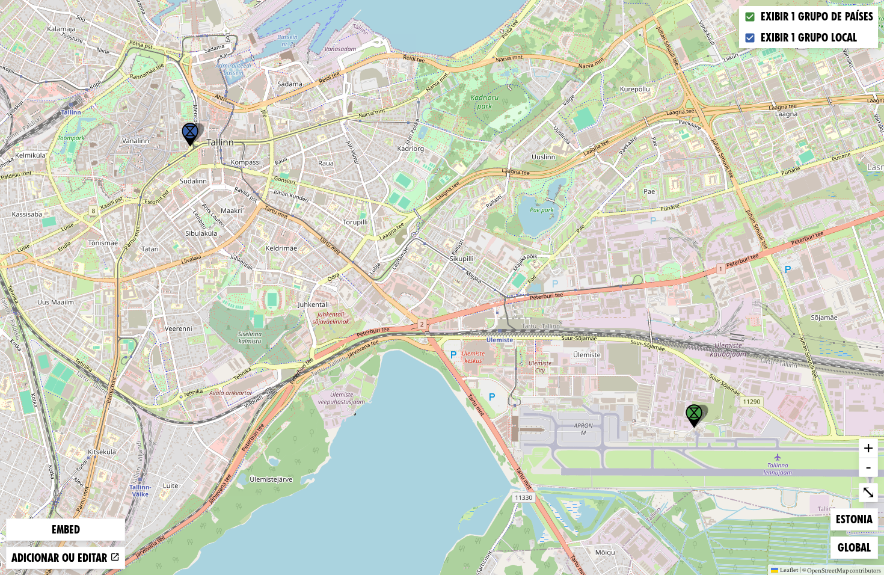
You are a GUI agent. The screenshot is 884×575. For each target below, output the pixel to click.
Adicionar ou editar (60, 558)
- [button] (868, 467)
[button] (190, 135)
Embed (66, 529)
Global (857, 547)
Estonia (855, 519)
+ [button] (868, 447)
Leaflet (789, 569)
